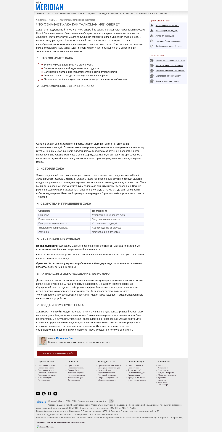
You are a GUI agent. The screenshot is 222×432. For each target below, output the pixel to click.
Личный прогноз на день (167, 31)
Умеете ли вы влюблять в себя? (170, 60)
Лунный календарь (76, 368)
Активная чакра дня (165, 36)
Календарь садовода (76, 375)
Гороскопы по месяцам (47, 372)
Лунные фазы (73, 370)
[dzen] (55, 395)
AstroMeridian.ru (57, 401)
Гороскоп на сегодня (46, 365)
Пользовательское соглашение (71, 422)
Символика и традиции (46, 20)
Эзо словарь (163, 385)
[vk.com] (38, 395)
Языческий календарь (107, 375)
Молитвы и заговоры (167, 375)
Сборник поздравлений (108, 377)
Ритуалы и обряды (166, 372)
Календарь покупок (76, 377)
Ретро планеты (44, 380)
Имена (160, 365)
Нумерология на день (137, 380)
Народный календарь (107, 372)
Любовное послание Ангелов (169, 46)
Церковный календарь (107, 370)
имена (81, 14)
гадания (91, 14)
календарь (104, 14)
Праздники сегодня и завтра (110, 365)
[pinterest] (44, 395)
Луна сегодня (73, 365)
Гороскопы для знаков (47, 375)
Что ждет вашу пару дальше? (169, 65)
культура (128, 14)
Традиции (162, 377)
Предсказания (134, 375)
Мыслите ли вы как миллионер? (170, 71)
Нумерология (163, 370)
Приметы (162, 380)
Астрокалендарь (45, 377)
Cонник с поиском (135, 365)
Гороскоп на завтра (46, 368)
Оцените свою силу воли (167, 81)
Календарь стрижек (76, 372)
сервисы (153, 14)
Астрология (163, 368)
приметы (116, 14)
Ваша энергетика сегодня (167, 25)
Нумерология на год (136, 377)
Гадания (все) (133, 368)
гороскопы (52, 14)
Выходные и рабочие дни (109, 368)
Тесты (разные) (134, 370)
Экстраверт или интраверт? (168, 76)
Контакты (51, 422)
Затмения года (74, 380)
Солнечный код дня (136, 372)
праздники (140, 14)
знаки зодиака (68, 14)
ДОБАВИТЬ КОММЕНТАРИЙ (57, 353)
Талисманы (162, 382)
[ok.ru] (49, 395)
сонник (40, 14)
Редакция (41, 422)
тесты (163, 14)
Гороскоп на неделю (46, 370)
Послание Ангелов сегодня (168, 41)
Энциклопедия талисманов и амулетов (77, 20)
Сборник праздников (107, 380)
